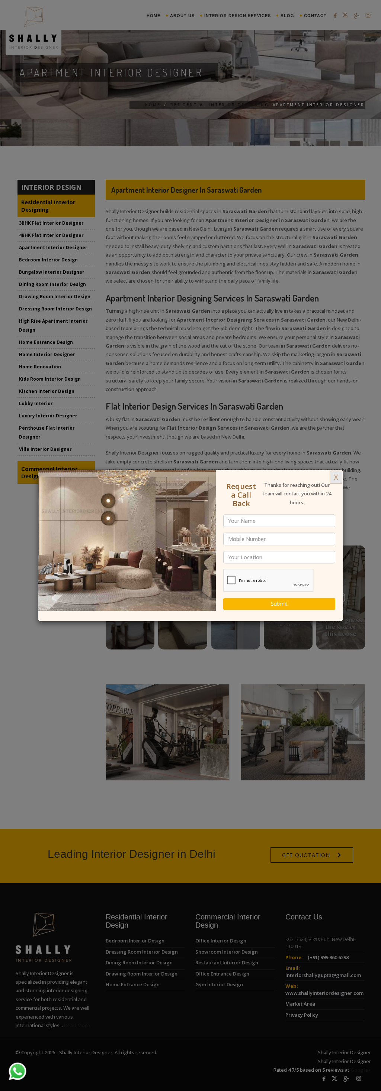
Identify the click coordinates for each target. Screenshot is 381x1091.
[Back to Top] (360, 1070)
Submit (279, 604)
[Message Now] (8, 1062)
